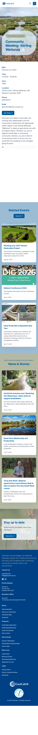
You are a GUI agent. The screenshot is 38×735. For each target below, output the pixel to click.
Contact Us (6, 570)
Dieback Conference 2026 (15, 288)
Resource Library (7, 656)
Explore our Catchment (9, 612)
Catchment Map (7, 614)
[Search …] (30, 3)
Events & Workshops (8, 641)
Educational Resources (9, 659)
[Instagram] (5, 579)
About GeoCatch (7, 609)
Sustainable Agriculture (9, 625)
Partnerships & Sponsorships (11, 643)
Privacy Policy (6, 669)
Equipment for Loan (8, 662)
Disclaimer (5, 675)
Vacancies (5, 617)
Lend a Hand (6, 646)
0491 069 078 (6, 573)
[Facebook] (3, 579)
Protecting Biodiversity (9, 627)
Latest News (6, 654)
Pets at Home (6, 633)
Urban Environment (7, 630)
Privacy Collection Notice (9, 672)
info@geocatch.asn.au (9, 575)
